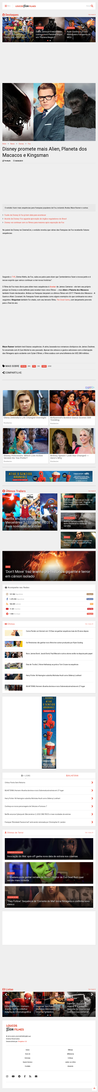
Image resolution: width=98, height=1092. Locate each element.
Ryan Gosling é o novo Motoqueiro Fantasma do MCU (48, 34)
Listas (9, 989)
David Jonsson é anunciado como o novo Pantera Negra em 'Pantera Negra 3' (18, 34)
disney (21, 144)
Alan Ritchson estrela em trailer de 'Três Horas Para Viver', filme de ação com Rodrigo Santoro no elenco (78, 503)
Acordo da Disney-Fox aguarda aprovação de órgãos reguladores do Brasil (35, 219)
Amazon (67, 537)
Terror (8, 567)
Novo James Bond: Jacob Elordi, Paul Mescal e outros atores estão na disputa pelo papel (59, 654)
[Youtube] (13, 1076)
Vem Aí (27, 1054)
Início (4, 144)
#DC (69, 28)
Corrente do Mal (13, 897)
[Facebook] (25, 1076)
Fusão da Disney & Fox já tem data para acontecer (25, 215)
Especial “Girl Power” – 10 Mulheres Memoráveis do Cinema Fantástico (48, 1009)
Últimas (11, 624)
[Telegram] (19, 1076)
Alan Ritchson (68, 496)
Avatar (53, 287)
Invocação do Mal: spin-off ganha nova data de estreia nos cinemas (42, 856)
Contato (27, 1066)
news (12, 144)
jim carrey (11, 873)
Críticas (70, 1058)
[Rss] (30, 1076)
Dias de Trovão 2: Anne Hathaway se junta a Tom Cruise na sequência (52, 664)
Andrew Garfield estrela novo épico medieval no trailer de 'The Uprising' (77, 523)
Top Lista (70, 999)
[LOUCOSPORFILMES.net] (25, 7)
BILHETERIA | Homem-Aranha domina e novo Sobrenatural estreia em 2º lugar (55, 686)
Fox (29, 144)
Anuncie (70, 1066)
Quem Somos (27, 1062)
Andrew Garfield (69, 518)
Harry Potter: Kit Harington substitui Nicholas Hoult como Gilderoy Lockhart (54, 675)
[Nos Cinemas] (49, 481)
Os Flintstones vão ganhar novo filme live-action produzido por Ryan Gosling (54, 643)
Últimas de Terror (15, 833)
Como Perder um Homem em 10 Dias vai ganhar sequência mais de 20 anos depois (57, 631)
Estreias (27, 1058)
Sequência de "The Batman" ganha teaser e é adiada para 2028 (80, 34)
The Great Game (63, 300)
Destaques (12, 14)
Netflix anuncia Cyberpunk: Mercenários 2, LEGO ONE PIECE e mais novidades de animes (29, 522)
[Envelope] (36, 1076)
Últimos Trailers (15, 491)
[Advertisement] (49, 62)
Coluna (7, 1002)
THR (13, 277)
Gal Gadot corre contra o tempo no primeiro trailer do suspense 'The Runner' (78, 542)
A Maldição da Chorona (15, 852)
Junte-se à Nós (70, 1062)
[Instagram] (7, 1076)
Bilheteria (70, 1054)
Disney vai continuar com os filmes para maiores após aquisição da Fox (34, 222)
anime (8, 514)
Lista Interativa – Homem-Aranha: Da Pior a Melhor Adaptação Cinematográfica (18, 1009)
